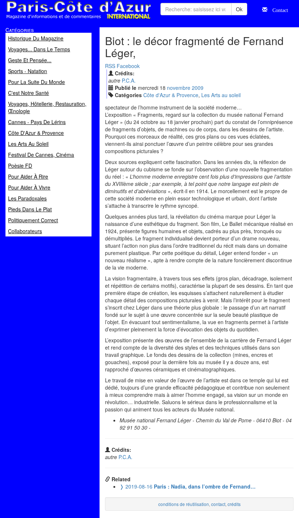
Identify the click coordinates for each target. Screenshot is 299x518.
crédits (234, 504)
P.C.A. (129, 80)
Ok (239, 9)
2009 (197, 87)
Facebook (128, 65)
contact (218, 504)
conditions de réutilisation (183, 504)
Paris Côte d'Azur (62, 19)
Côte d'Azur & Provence (170, 95)
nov (178, 87)
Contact (277, 9)
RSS (110, 65)
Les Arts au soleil (221, 95)
